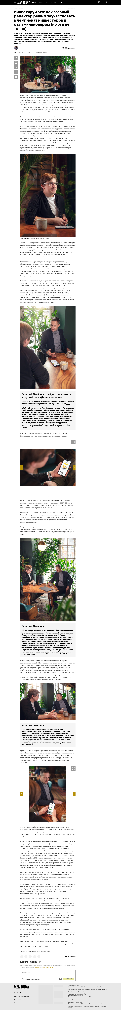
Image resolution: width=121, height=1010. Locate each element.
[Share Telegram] (16, 67)
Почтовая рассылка (99, 2)
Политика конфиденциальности (21, 996)
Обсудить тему (70, 48)
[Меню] (15, 2)
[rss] (15, 992)
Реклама (45, 52)
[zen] (23, 992)
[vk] (17, 992)
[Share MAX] (16, 63)
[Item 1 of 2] (48, 467)
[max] (26, 992)
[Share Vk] (16, 58)
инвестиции (39, 52)
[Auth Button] (106, 2)
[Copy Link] (16, 72)
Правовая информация (19, 999)
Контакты (16, 1002)
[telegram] (20, 992)
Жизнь (15, 8)
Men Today (23, 2)
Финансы (20, 8)
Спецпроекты (31, 52)
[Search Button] (103, 2)
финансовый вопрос (22, 52)
